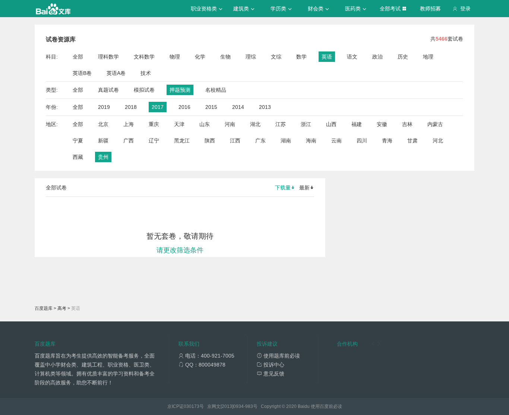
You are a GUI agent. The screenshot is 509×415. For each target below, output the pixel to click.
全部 (78, 57)
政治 (377, 57)
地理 (428, 57)
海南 (311, 141)
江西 (235, 141)
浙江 (306, 124)
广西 (128, 141)
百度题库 (44, 308)
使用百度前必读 (326, 406)
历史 (403, 57)
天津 (179, 124)
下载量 (283, 188)
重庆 (154, 124)
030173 (191, 406)
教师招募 (430, 9)
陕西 (210, 141)
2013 (265, 107)
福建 (356, 124)
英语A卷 (116, 73)
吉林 (407, 124)
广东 (260, 141)
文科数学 (144, 57)
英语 (327, 57)
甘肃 (412, 141)
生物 (225, 57)
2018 (131, 107)
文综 (276, 57)
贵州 (103, 157)
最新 (304, 188)
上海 (128, 124)
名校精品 (215, 90)
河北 (438, 141)
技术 (145, 73)
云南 (336, 141)
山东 (204, 124)
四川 (362, 141)
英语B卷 (82, 73)
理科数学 (108, 57)
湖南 (286, 141)
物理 (175, 57)
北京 (103, 124)
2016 (184, 107)
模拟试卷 (144, 90)
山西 (331, 124)
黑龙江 (182, 141)
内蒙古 (435, 124)
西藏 (78, 157)
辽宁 (154, 141)
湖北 (255, 124)
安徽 (382, 124)
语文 (352, 57)
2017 (158, 107)
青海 (387, 141)
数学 (301, 57)
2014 (238, 107)
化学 (200, 57)
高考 (61, 308)
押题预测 (180, 90)
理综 (251, 57)
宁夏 (78, 141)
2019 (104, 107)
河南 (230, 124)
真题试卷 (108, 90)
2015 (211, 107)
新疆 (103, 141)
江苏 (280, 124)
